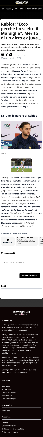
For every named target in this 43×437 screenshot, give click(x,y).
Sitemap (5, 423)
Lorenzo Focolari (21, 55)
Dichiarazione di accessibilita (13, 429)
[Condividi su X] (10, 54)
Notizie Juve (6, 389)
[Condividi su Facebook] (6, 54)
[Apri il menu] (3, 2)
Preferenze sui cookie (10, 432)
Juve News (6, 9)
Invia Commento (29, 275)
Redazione (6, 411)
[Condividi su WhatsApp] (2, 54)
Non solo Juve (7, 395)
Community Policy (8, 426)
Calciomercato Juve (9, 392)
